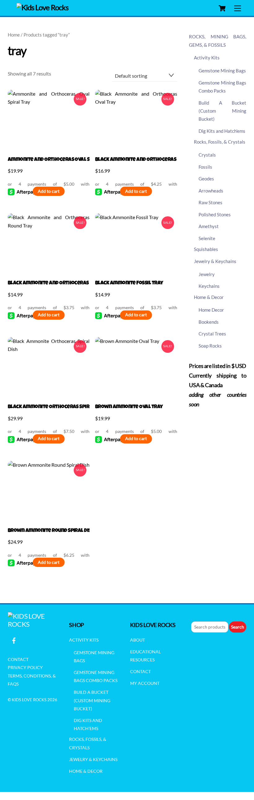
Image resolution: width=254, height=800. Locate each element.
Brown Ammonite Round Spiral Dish (49, 531)
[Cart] (222, 8)
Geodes (206, 178)
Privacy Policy (25, 667)
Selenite (207, 238)
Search (237, 626)
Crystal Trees (212, 333)
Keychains (209, 286)
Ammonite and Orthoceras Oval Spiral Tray (49, 159)
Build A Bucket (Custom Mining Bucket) (223, 111)
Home (14, 34)
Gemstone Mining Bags (222, 70)
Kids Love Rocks (29, 699)
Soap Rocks (210, 345)
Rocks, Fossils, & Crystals (219, 142)
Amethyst (209, 226)
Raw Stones (210, 202)
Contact (18, 659)
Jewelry (207, 274)
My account (145, 683)
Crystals (207, 155)
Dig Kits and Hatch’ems (222, 131)
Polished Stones (215, 214)
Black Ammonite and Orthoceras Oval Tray (136, 159)
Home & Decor (209, 297)
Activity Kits (207, 57)
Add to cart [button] (48, 191)
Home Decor (211, 310)
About (137, 639)
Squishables (206, 249)
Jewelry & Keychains (215, 261)
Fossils (205, 167)
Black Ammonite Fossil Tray (129, 283)
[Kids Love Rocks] (42, 7)
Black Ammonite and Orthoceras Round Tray (49, 283)
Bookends (209, 322)
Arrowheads (211, 190)
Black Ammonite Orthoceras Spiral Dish (49, 407)
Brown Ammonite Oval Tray (129, 407)
